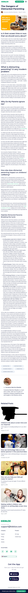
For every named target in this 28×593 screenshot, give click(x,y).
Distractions (18, 366)
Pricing (2, 536)
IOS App (17, 534)
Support (3, 534)
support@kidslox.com (11, 526)
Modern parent (7, 368)
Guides (2, 539)
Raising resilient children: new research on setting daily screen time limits (14, 506)
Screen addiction (8, 371)
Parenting (19, 368)
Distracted (6, 366)
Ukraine (2, 542)
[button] (9, 556)
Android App (18, 536)
